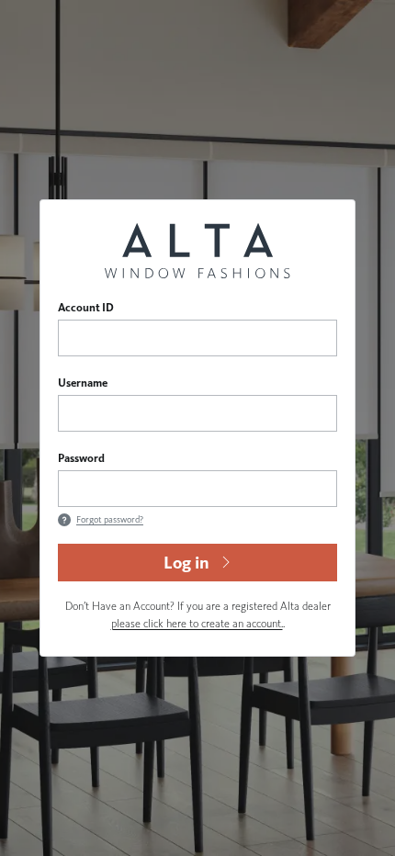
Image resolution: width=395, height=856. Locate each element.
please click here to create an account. (197, 623)
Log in (186, 562)
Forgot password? (109, 519)
